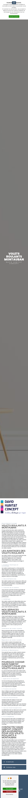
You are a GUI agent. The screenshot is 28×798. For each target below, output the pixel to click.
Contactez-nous (10, 767)
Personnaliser (9, 794)
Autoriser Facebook (14, 16)
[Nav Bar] (14, 2)
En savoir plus (10, 762)
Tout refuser (9, 791)
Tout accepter (9, 788)
